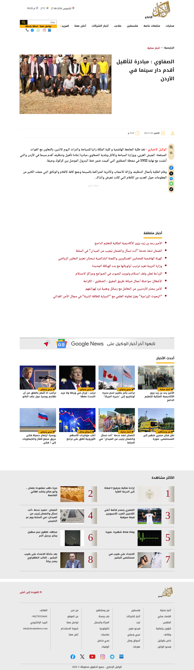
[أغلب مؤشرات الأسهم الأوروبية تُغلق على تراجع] (77, 420)
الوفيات (105, 646)
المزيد (65, 26)
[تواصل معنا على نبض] (49, 30)
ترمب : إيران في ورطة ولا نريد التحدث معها (78, 395)
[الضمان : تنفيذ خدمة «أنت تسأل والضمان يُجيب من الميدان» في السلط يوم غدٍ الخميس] (72, 516)
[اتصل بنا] (27, 30)
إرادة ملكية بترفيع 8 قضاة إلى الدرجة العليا (119, 490)
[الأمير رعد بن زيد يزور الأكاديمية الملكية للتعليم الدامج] (156, 378)
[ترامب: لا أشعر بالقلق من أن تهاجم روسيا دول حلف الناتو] (38, 378)
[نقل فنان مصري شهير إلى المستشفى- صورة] (156, 420)
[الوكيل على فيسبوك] (72, 656)
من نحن (74, 610)
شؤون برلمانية (163, 628)
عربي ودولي (125, 389)
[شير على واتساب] (171, 184)
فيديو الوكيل (164, 646)
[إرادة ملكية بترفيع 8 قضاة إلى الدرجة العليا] (149, 494)
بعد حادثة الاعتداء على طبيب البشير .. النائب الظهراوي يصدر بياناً (40, 557)
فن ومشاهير (164, 432)
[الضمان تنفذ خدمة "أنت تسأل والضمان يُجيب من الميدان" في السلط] (117, 420)
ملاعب (117, 25)
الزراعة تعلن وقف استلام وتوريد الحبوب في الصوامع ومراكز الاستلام (119, 274)
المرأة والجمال (101, 622)
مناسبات (105, 634)
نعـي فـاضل (103, 640)
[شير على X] (171, 173)
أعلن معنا (80, 25)
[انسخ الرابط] (171, 189)
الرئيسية (169, 47)
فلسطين (132, 25)
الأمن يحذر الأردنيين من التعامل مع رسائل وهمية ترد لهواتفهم (123, 289)
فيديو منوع (134, 628)
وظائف (167, 634)
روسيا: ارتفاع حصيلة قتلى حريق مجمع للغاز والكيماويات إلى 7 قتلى (39, 439)
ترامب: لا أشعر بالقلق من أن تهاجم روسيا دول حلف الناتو (39, 395)
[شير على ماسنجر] (171, 178)
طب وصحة (104, 616)
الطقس (167, 622)
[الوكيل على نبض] (121, 656)
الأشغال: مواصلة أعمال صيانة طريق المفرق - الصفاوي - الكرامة (122, 281)
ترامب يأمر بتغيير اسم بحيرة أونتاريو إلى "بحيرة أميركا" (118, 395)
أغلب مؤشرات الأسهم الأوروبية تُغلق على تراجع (81, 437)
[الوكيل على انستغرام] (102, 656)
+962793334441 (39, 616)
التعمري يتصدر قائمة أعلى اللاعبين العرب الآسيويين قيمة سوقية (119, 513)
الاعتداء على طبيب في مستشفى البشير (122, 556)
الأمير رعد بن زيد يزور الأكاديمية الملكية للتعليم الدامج (128, 243)
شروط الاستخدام (69, 628)
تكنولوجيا (104, 628)
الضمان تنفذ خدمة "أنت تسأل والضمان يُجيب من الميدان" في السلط (119, 251)
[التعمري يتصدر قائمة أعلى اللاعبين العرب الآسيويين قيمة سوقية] (149, 516)
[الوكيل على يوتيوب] (92, 656)
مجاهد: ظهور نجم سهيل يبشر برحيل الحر (42, 534)
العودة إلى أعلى (30, 592)
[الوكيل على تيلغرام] (112, 656)
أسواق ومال (85, 432)
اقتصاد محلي (164, 616)
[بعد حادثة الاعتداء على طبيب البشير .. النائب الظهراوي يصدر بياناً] (72, 560)
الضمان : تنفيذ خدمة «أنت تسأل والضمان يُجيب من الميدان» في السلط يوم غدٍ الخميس (41, 515)
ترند (138, 622)
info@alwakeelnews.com (35, 628)
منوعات (136, 646)
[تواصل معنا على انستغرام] (44, 30)
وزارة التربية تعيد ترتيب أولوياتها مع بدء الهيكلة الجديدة (127, 266)
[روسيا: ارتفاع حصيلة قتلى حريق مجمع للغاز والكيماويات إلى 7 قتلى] (38, 420)
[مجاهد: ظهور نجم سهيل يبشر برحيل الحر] (72, 538)
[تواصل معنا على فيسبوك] (32, 30)
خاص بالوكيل (164, 640)
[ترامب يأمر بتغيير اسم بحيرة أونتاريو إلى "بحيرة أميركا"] (117, 378)
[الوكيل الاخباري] (165, 592)
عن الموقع (72, 616)
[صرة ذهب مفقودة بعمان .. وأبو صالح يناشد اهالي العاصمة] (72, 494)
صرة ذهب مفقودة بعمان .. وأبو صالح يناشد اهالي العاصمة (41, 491)
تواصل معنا (72, 622)
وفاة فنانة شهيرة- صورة (120, 532)
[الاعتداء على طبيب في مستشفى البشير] (149, 560)
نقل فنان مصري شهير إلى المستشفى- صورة (158, 437)
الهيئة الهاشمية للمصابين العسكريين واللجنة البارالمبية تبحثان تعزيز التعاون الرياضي (110, 258)
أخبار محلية (153, 48)
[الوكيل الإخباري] (158, 10)
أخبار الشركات (100, 25)
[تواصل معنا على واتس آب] (38, 30)
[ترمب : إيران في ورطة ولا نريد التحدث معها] (77, 378)
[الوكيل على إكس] (82, 656)
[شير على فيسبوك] (171, 168)
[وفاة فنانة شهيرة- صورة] (149, 538)
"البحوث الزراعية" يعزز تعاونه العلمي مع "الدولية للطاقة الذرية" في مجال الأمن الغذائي (107, 296)
